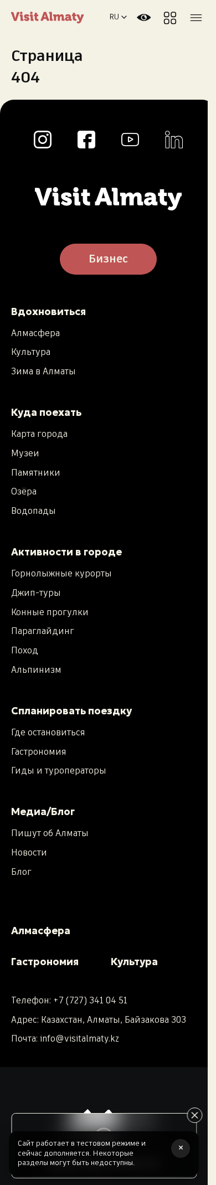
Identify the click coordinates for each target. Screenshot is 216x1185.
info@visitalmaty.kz (79, 1039)
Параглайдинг (42, 631)
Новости (29, 853)
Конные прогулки (50, 613)
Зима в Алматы (43, 372)
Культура (30, 352)
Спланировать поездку (71, 710)
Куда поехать (46, 412)
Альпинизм (36, 670)
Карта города (39, 434)
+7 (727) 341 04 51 (90, 1001)
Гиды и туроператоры (58, 771)
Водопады (33, 511)
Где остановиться (48, 733)
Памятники (35, 473)
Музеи (25, 454)
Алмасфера (35, 333)
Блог (21, 872)
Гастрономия (38, 752)
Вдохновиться (48, 311)
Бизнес (108, 259)
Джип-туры (36, 593)
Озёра (24, 492)
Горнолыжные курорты (61, 574)
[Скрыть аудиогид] (194, 1115)
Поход (24, 651)
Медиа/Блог (43, 811)
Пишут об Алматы (50, 834)
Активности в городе (66, 551)
